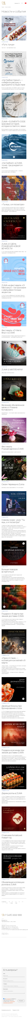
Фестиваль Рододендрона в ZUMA (13, 447)
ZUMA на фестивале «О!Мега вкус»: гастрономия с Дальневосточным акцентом (14, 288)
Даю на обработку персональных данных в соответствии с (9, 1000)
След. (11, 903)
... (3, 903)
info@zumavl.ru (5, 933)
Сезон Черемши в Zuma (13, 484)
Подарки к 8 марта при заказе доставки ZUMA (13, 615)
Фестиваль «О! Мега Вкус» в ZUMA (11, 331)
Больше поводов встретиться (10, 570)
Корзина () (17, 3)
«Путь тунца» (8, 44)
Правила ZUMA (16, 1010)
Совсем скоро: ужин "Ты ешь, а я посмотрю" (13, 521)
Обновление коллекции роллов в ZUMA (13, 883)
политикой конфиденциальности (9, 1002)
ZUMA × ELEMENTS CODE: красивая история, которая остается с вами (14, 123)
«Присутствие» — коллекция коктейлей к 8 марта (13, 660)
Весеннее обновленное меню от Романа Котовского (13, 407)
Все (16, 903)
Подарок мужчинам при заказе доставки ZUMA (13, 751)
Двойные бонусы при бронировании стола (12, 707)
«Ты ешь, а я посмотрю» (13, 204)
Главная (3, 7)
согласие (8, 998)
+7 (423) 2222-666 (13, 915)
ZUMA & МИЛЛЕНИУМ (12, 369)
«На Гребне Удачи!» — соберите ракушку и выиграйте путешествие (13, 82)
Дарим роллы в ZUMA (12, 793)
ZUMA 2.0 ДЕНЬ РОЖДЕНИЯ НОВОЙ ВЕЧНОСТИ (11, 246)
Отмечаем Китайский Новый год (12, 836)
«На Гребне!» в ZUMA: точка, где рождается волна (12, 165)
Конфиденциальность (6, 1010)
